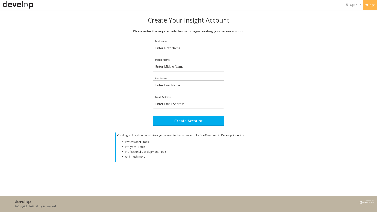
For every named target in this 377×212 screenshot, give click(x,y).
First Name (161, 41)
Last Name (161, 78)
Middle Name (162, 60)
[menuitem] (353, 5)
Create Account (188, 120)
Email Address (163, 97)
